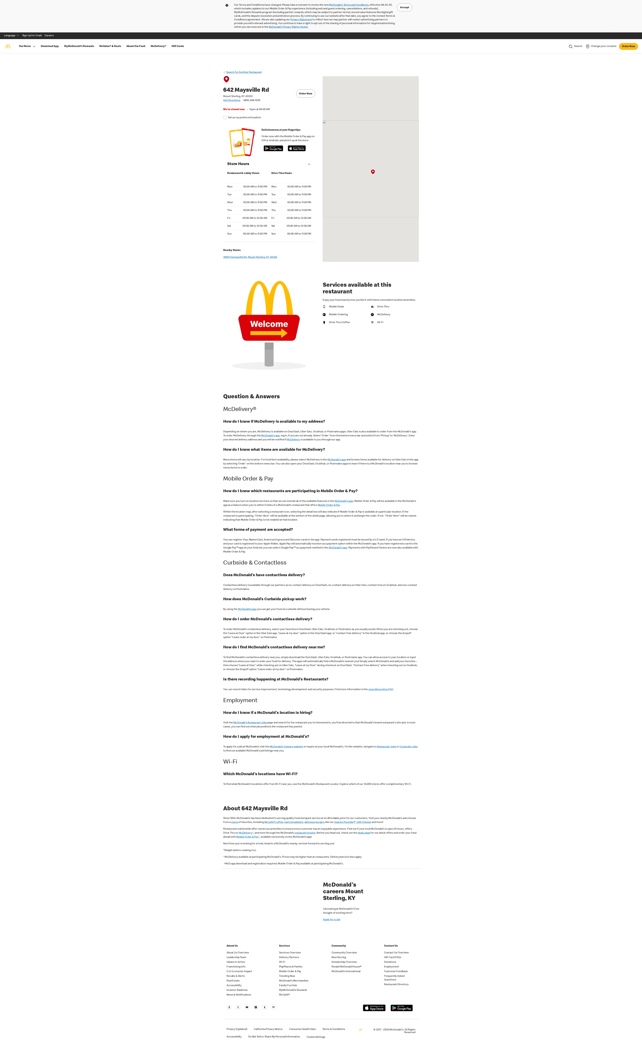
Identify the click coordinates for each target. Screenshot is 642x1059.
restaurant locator (304, 833)
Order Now (628, 46)
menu (234, 822)
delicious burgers (314, 822)
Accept (404, 7)
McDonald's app (270, 436)
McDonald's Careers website (286, 747)
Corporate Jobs (408, 747)
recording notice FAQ (380, 689)
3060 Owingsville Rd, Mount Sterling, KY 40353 (250, 257)
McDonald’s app (247, 609)
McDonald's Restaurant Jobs (250, 723)
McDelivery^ (246, 833)
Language (9, 35)
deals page (364, 833)
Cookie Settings (316, 1037)
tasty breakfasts (293, 822)
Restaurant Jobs (386, 747)
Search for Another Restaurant (244, 72)
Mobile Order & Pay (329, 505)
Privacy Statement (301, 20)
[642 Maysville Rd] (373, 172)
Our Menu (25, 46)
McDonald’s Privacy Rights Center (288, 27)
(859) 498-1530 (251, 100)
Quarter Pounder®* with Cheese (352, 822)
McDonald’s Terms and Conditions (348, 5)
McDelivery (293, 440)
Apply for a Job (331, 920)
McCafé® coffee (273, 822)
